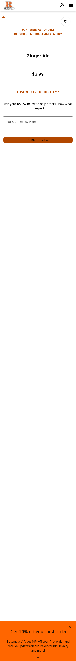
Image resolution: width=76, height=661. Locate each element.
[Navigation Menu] (71, 5)
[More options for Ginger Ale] (65, 21)
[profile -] (61, 5)
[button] (4, 17)
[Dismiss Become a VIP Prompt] (69, 626)
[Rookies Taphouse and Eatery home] (19, 5)
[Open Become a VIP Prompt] (38, 658)
